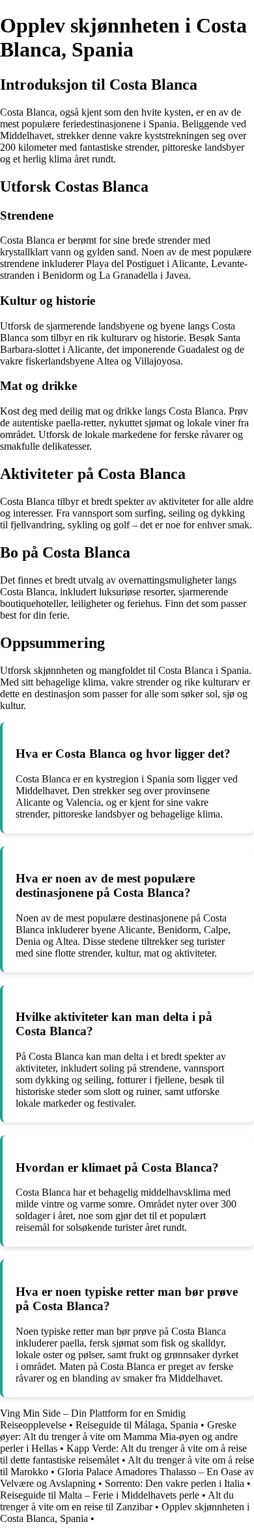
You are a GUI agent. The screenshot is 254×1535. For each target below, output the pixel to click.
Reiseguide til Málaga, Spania (137, 1424)
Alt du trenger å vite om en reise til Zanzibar (117, 1501)
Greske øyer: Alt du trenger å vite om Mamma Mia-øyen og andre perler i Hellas (119, 1436)
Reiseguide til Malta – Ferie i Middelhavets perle (99, 1495)
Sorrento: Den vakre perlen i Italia (174, 1483)
